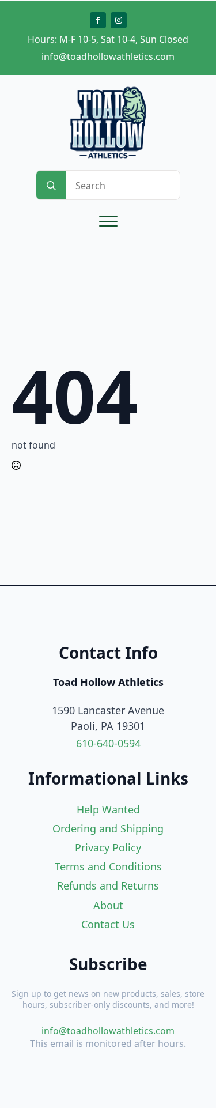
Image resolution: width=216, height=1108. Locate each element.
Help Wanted (108, 809)
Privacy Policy (108, 847)
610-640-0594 (108, 743)
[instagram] (119, 20)
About (108, 905)
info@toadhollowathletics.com (108, 56)
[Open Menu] (108, 221)
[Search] (51, 186)
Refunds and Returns (108, 885)
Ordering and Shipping (108, 828)
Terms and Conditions (108, 866)
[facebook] (98, 20)
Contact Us (108, 924)
